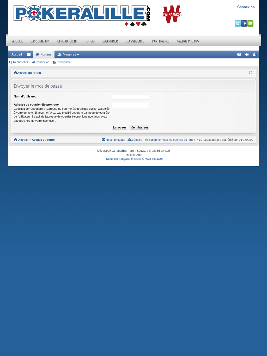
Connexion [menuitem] (248, 55)
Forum (90, 41)
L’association (40, 41)
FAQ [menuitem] (241, 55)
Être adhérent (67, 41)
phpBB (121, 150)
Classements (135, 41)
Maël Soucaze (154, 158)
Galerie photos (188, 41)
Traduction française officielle (122, 158)
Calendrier (110, 41)
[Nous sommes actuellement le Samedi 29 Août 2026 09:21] (250, 72)
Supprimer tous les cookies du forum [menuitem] (172, 139)
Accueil (17, 41)
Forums (46, 54)
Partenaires (160, 41)
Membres (69, 54)
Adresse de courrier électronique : (37, 104)
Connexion (246, 7)
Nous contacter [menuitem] (115, 139)
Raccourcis (30, 55)
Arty (139, 154)
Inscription (63, 62)
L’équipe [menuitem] (137, 139)
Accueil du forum (29, 72)
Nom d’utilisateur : (26, 96)
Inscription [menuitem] (256, 55)
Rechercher (20, 62)
